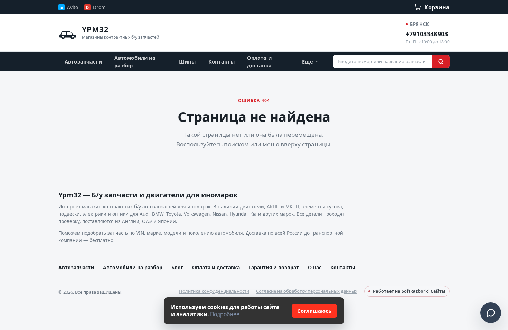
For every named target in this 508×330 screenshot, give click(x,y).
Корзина (437, 7)
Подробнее (224, 314)
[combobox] (382, 61)
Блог (177, 267)
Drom (96, 7)
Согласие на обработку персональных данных (306, 291)
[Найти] (441, 61)
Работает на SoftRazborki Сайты (409, 291)
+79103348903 (427, 34)
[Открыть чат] (490, 312)
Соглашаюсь (314, 310)
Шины (187, 61)
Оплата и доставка (259, 61)
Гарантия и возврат (274, 267)
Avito (69, 7)
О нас (314, 267)
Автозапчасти (83, 61)
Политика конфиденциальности (214, 291)
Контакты (221, 61)
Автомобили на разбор (135, 61)
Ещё (307, 61)
